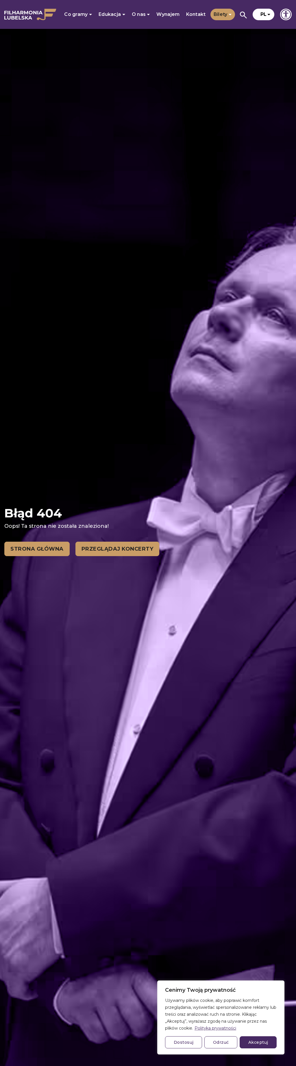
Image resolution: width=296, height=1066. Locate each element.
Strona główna (37, 549)
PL (263, 14)
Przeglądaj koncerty (117, 549)
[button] (263, 14)
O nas (139, 14)
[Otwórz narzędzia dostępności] (286, 14)
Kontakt (196, 14)
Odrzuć (221, 1042)
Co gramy (76, 14)
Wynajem (168, 14)
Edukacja (110, 14)
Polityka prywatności (215, 1028)
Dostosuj (184, 1042)
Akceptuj (258, 1042)
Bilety (221, 14)
